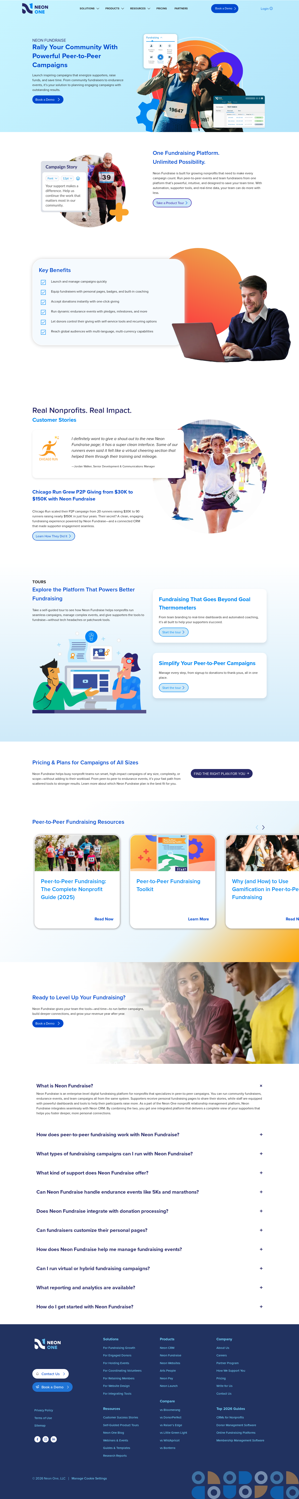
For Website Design (116, 1386)
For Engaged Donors (117, 1355)
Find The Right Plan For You (219, 774)
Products (112, 8)
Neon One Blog (113, 1432)
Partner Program (227, 1363)
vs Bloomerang (170, 1410)
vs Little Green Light (173, 1432)
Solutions (87, 8)
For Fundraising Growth (119, 1348)
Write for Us (224, 1386)
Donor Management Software (236, 1425)
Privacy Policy (43, 1410)
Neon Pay (166, 1378)
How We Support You (230, 1370)
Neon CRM (167, 1348)
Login (265, 8)
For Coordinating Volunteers (122, 1370)
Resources (138, 8)
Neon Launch (169, 1386)
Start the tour (171, 632)
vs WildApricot (170, 1440)
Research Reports (115, 1455)
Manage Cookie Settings (89, 1478)
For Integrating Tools (117, 1393)
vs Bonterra (167, 1448)
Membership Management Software (240, 1440)
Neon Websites (170, 1363)
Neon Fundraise (170, 1355)
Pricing (161, 8)
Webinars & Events (115, 1440)
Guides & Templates (116, 1448)
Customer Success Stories (120, 1417)
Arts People (168, 1370)
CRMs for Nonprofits (230, 1417)
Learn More (198, 919)
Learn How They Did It (51, 536)
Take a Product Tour (170, 203)
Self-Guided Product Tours (121, 1425)
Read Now (104, 919)
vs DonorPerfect (170, 1417)
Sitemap (40, 1425)
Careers (221, 1355)
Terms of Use (43, 1418)
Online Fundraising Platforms (235, 1432)
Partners (181, 8)
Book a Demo (223, 8)
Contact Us (50, 1373)
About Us (222, 1348)
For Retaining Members (118, 1378)
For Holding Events (116, 1363)
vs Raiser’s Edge (171, 1425)
